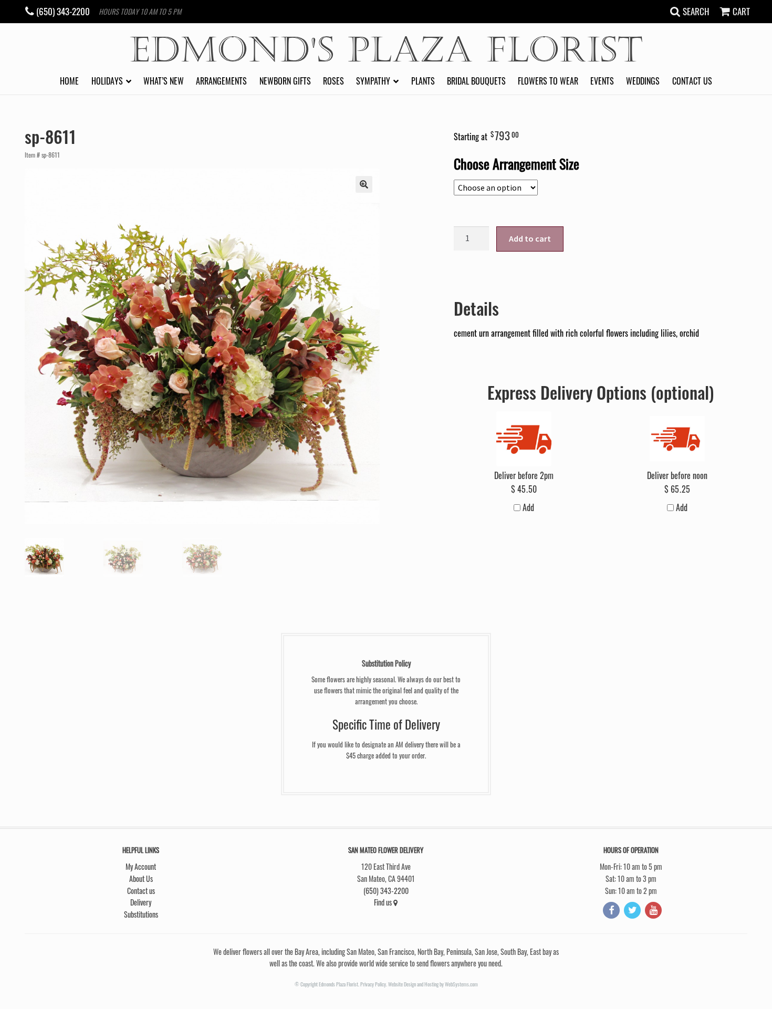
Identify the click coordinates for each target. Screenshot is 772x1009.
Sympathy (373, 81)
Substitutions (141, 914)
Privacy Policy (373, 984)
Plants (423, 81)
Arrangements (221, 81)
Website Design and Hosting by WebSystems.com (433, 984)
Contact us (692, 81)
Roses (333, 81)
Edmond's (386, 50)
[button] (364, 184)
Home (69, 81)
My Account (141, 866)
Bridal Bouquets (476, 81)
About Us (141, 878)
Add (527, 507)
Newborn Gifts (285, 81)
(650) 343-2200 (386, 890)
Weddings (643, 81)
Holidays (107, 81)
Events (602, 81)
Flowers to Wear (548, 81)
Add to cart (530, 238)
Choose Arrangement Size (516, 163)
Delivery (140, 902)
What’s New (163, 81)
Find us (383, 902)
